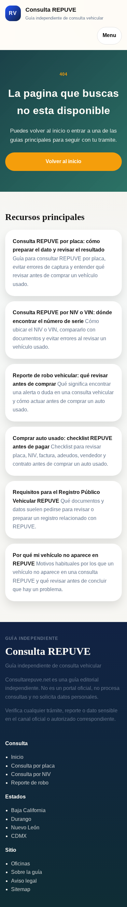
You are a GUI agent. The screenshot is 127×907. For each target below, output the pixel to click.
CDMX (19, 836)
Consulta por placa (33, 766)
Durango (21, 819)
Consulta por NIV (31, 774)
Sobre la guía (26, 872)
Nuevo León (25, 827)
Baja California (28, 810)
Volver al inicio (63, 161)
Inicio (17, 757)
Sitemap (20, 889)
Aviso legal (24, 881)
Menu (109, 35)
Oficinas (20, 863)
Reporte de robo (30, 782)
